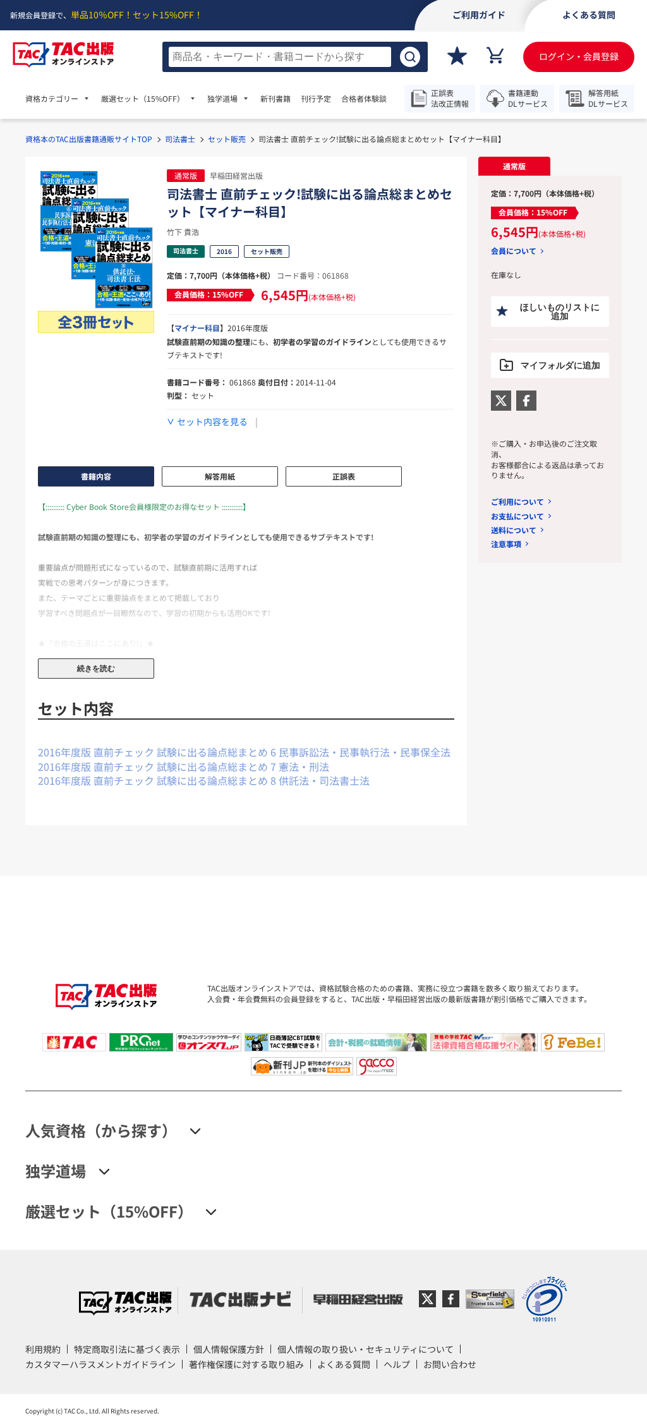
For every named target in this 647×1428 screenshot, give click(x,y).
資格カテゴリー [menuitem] (51, 98)
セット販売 (227, 138)
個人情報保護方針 (228, 1349)
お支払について (517, 516)
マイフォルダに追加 (560, 365)
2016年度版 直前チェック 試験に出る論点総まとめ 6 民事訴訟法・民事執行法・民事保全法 (244, 751)
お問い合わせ (449, 1364)
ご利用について (517, 501)
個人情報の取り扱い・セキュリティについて (365, 1349)
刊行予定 (316, 98)
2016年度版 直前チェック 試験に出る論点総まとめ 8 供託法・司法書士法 (204, 780)
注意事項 (506, 543)
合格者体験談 (364, 98)
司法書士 (180, 138)
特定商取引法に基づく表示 (127, 1349)
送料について (513, 529)
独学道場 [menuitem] (222, 98)
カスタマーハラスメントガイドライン (100, 1364)
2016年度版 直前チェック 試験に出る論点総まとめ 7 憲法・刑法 (183, 766)
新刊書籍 (275, 98)
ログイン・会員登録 (579, 56)
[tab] (514, 166)
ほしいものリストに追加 (560, 311)
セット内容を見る (212, 422)
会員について (513, 251)
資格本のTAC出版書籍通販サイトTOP (88, 138)
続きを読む (96, 668)
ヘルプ (397, 1364)
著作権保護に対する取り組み (246, 1364)
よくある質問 (343, 1364)
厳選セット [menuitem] (142, 98)
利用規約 (43, 1349)
